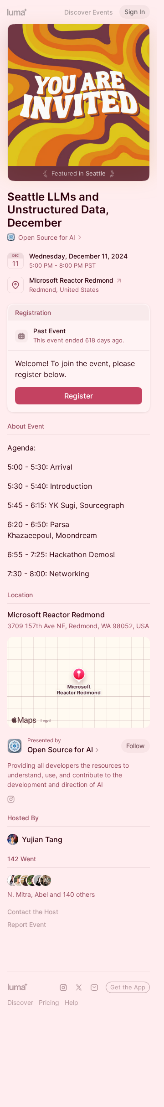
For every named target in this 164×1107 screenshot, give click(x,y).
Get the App (127, 987)
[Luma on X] (79, 987)
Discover (20, 1002)
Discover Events (88, 12)
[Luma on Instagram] (63, 987)
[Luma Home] (17, 11)
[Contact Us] (94, 987)
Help (71, 1002)
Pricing (49, 1002)
